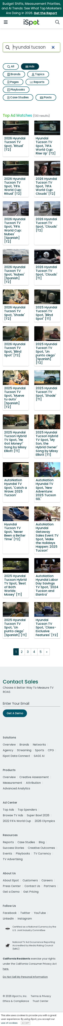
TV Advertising (13, 859)
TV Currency (42, 853)
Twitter (25, 913)
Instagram (25, 919)
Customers (30, 880)
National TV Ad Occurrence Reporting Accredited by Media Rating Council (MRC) (33, 945)
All (12, 66)
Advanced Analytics (16, 788)
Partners (50, 886)
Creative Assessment (34, 777)
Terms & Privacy (41, 996)
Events (7, 853)
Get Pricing (30, 892)
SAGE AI (39, 756)
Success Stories (13, 848)
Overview (9, 745)
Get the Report (45, 13)
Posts (47, 97)
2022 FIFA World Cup (17, 821)
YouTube (40, 913)
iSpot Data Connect (16, 756)
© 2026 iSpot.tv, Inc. (15, 996)
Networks (39, 745)
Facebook (10, 913)
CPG (51, 750)
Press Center (12, 886)
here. (6, 969)
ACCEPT (25, 1023)
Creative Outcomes (41, 848)
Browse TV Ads (13, 815)
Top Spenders (27, 810)
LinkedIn (8, 919)
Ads (31, 66)
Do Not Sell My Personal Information (25, 977)
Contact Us (32, 886)
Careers (47, 880)
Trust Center (40, 1001)
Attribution (33, 783)
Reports (38, 82)
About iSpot (11, 880)
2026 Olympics (45, 821)
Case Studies (19, 97)
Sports (39, 750)
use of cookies (9, 1022)
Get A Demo (15, 713)
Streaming (24, 750)
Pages (14, 82)
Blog (42, 842)
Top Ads (8, 810)
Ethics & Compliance (16, 1001)
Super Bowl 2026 (38, 815)
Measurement (12, 783)
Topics (39, 74)
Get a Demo (11, 892)
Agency (8, 750)
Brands (15, 74)
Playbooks (17, 90)
